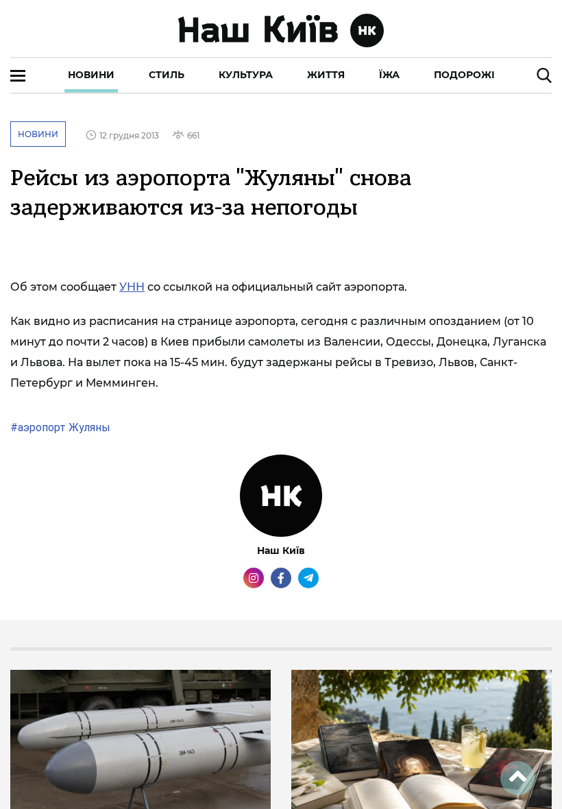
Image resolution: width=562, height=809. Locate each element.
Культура (246, 75)
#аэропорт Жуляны (60, 427)
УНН (132, 286)
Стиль (166, 75)
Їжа (389, 75)
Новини (91, 75)
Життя (326, 75)
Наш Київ (281, 550)
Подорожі (464, 75)
